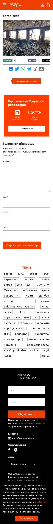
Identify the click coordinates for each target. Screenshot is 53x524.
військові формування (18, 306)
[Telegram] (15, 450)
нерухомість (12, 317)
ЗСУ (46, 273)
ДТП (29, 284)
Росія (45, 317)
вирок (8, 284)
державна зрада (38, 345)
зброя (34, 273)
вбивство (21, 334)
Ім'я (5, 197)
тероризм (26, 323)
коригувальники (14, 328)
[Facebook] (9, 450)
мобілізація (29, 290)
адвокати (43, 323)
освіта (44, 279)
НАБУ (45, 306)
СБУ (35, 317)
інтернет (10, 301)
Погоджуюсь (26, 518)
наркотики (11, 279)
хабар (8, 356)
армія (45, 290)
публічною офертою (34, 423)
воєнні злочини (39, 339)
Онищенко (11, 290)
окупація (9, 323)
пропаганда (41, 328)
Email (6, 212)
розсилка (43, 301)
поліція (34, 350)
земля (7, 312)
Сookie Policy (42, 502)
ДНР (6, 334)
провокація (41, 312)
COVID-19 (43, 284)
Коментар (9, 161)
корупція (10, 345)
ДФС (21, 273)
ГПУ (22, 312)
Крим (29, 295)
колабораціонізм (15, 350)
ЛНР (26, 317)
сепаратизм (12, 295)
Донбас (44, 295)
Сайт (5, 228)
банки (8, 273)
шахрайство (41, 334)
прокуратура (12, 339)
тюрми (29, 279)
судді (45, 350)
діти (19, 284)
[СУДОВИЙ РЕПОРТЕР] (16, 5)
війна (45, 356)
